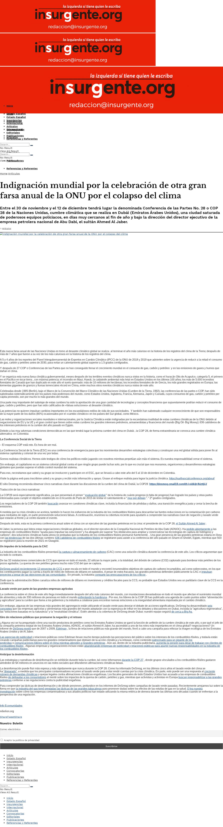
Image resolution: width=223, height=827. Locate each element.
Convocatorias (15, 129)
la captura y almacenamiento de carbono (82, 552)
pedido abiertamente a (199, 529)
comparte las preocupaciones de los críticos (120, 574)
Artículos (12, 126)
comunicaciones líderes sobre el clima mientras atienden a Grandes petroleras (60, 643)
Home (4, 173)
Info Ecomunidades (11, 705)
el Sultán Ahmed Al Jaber (190, 523)
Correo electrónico (10, 729)
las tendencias (13, 537)
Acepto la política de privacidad (21, 740)
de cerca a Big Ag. (181, 611)
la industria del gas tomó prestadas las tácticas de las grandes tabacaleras (59, 688)
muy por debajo (136, 498)
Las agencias (8, 637)
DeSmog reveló (22, 628)
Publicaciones (15, 135)
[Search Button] (31, 145)
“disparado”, (10, 671)
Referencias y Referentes (22, 168)
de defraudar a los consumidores (27, 677)
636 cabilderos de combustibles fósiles (77, 537)
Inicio (10, 105)
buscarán (53, 503)
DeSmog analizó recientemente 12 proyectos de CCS (31, 568)
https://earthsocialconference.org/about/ (192, 478)
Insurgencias (14, 120)
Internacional (15, 123)
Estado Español (16, 113)
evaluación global (95, 495)
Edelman (61, 628)
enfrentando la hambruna (92, 597)
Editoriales (13, 132)
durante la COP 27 (132, 660)
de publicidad (24, 637)
